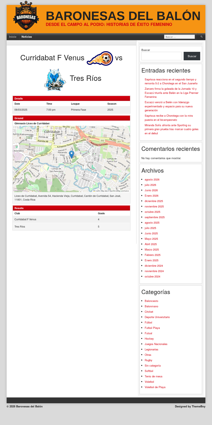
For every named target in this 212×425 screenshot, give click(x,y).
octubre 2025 (152, 212)
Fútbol (148, 322)
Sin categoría (153, 365)
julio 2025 (150, 228)
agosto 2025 (152, 222)
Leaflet (97, 191)
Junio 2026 (151, 190)
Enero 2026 (151, 195)
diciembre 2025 (154, 201)
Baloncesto (151, 301)
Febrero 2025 (152, 255)
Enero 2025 (151, 260)
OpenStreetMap (115, 191)
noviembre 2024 (154, 271)
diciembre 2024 (154, 266)
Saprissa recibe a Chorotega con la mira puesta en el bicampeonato (169, 118)
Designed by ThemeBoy (190, 406)
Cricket (149, 312)
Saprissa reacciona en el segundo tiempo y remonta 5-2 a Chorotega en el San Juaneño (171, 81)
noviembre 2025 (154, 206)
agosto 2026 (152, 179)
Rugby (148, 360)
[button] (71, 154)
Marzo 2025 (152, 249)
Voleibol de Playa (155, 387)
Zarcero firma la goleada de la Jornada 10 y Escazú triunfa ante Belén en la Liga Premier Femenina (171, 93)
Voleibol (149, 382)
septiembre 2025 (155, 217)
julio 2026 (150, 185)
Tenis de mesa (153, 376)
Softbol (149, 371)
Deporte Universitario (157, 317)
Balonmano (151, 306)
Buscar (145, 50)
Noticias (27, 37)
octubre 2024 (152, 276)
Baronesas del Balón (123, 16)
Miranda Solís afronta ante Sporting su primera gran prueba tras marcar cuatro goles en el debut (172, 129)
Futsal (148, 333)
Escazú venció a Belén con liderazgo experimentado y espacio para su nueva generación (169, 106)
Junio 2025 (151, 233)
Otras (148, 355)
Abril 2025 (151, 244)
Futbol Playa (152, 328)
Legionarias (151, 349)
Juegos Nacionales (156, 344)
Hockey (149, 338)
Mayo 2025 (151, 239)
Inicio (12, 37)
